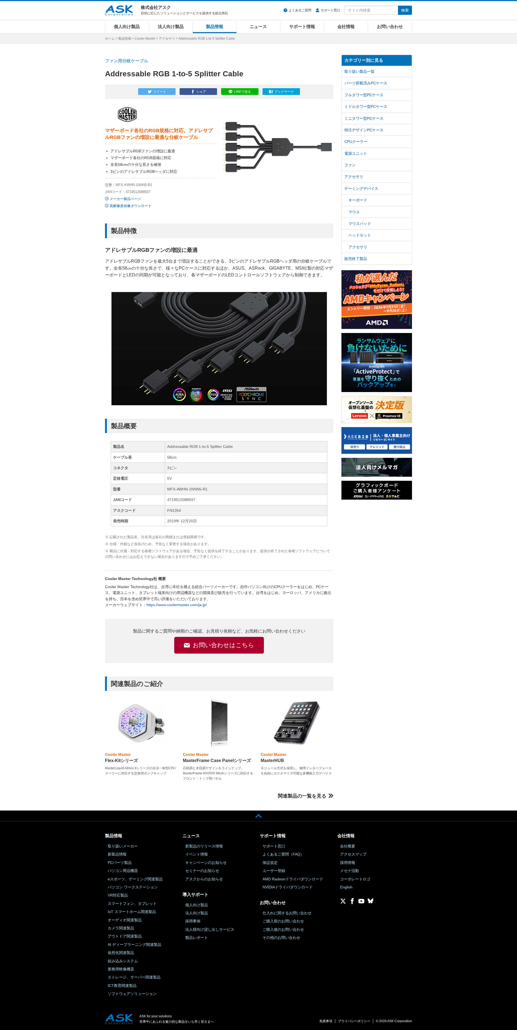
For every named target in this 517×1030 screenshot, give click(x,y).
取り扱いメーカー (123, 846)
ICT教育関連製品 (122, 985)
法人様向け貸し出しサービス (209, 929)
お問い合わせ (390, 26)
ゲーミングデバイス (361, 188)
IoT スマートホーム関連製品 (132, 911)
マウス (354, 212)
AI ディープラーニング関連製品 (134, 944)
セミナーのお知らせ (202, 870)
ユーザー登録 (274, 870)
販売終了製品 (355, 258)
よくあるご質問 (300, 10)
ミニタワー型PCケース (363, 118)
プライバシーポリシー (354, 1021)
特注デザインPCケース (363, 130)
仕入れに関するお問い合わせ (287, 913)
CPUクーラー (355, 141)
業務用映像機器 (121, 969)
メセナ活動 (349, 870)
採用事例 (192, 921)
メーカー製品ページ (125, 199)
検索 (405, 10)
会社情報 (346, 26)
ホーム (110, 38)
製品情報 (214, 26)
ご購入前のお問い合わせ (283, 921)
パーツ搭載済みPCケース (365, 83)
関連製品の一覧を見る (302, 796)
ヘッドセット (359, 235)
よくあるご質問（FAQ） (283, 854)
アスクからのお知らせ (204, 879)
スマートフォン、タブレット (132, 903)
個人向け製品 (127, 26)
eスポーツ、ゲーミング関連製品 (135, 879)
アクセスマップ (353, 854)
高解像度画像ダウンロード (131, 206)
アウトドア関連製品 (125, 936)
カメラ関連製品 (121, 928)
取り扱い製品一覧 (359, 71)
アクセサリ (167, 38)
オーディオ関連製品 (125, 920)
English (346, 887)
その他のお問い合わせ (281, 937)
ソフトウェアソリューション (132, 993)
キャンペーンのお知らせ (206, 862)
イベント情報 (196, 854)
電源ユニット (355, 153)
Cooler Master (145, 38)
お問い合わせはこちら (223, 645)
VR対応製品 (118, 895)
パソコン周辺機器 (123, 870)
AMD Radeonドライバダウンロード (293, 879)
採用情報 (347, 862)
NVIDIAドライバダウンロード (288, 887)
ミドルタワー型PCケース (365, 106)
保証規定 (270, 862)
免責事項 (325, 1021)
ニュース (258, 26)
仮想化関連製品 (121, 952)
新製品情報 (117, 854)
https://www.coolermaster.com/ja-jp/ (176, 605)
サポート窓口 (330, 10)
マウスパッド (359, 223)
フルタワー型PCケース (363, 95)
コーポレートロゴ (355, 879)
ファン (350, 165)
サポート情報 (302, 26)
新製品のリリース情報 (204, 846)
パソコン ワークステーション (133, 887)
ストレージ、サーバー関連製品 (134, 977)
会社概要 (347, 846)
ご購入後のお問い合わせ (283, 929)
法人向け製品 (171, 26)
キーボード (357, 200)
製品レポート (196, 937)
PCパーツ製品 (120, 862)
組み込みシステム (123, 961)
